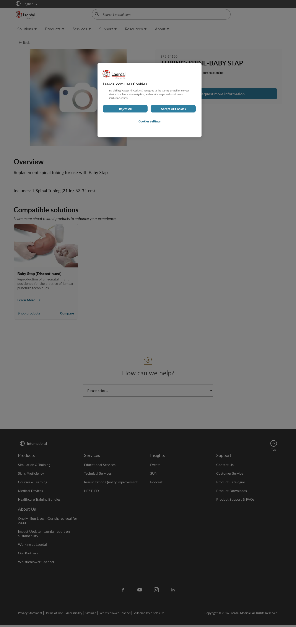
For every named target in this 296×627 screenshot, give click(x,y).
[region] (150, 100)
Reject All (125, 109)
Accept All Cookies (173, 109)
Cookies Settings (149, 121)
